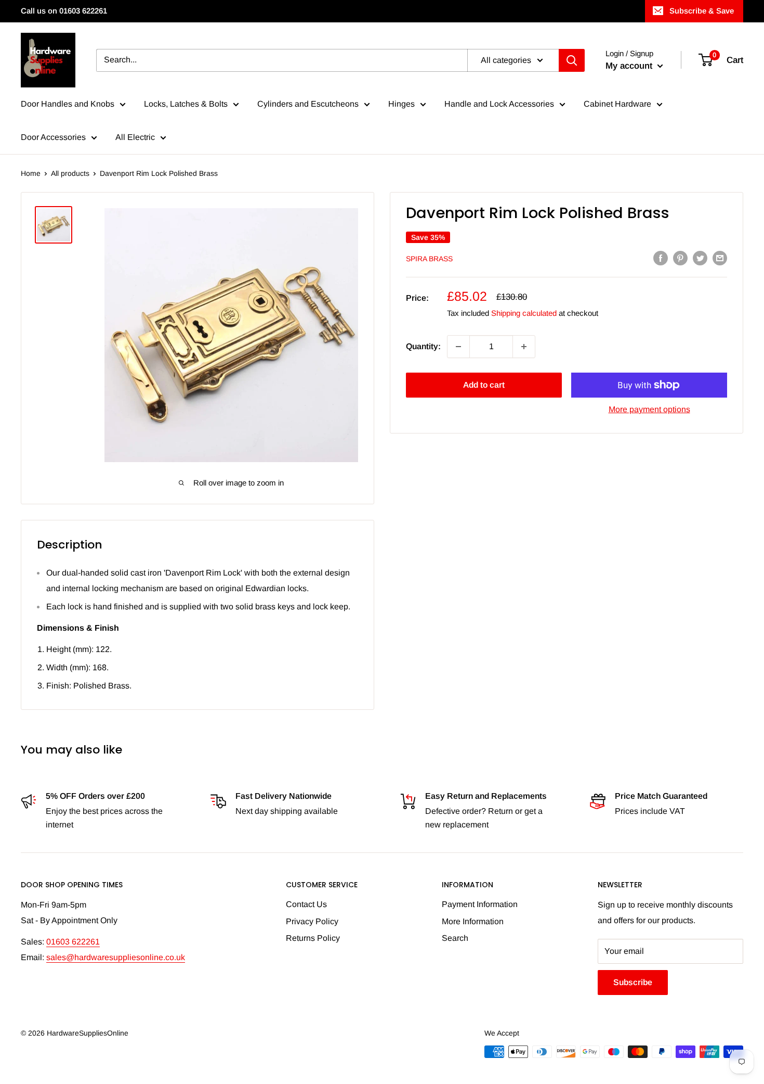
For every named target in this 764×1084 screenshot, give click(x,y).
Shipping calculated (524, 313)
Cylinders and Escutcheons (308, 103)
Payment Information (480, 904)
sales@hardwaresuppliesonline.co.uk (115, 957)
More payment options (649, 409)
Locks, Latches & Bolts (186, 103)
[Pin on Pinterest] (680, 257)
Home (31, 173)
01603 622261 (73, 941)
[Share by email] (720, 257)
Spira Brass (429, 258)
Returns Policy (313, 938)
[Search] (572, 60)
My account (630, 66)
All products (70, 173)
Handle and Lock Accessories (499, 103)
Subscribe (632, 982)
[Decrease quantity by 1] (458, 347)
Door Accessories (53, 137)
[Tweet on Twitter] (700, 257)
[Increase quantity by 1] (524, 347)
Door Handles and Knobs (67, 103)
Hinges (401, 103)
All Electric (135, 137)
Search (455, 938)
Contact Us (306, 904)
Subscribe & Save (701, 10)
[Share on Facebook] (660, 257)
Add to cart (484, 384)
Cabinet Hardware (617, 103)
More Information (473, 921)
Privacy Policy (312, 921)
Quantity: (423, 346)
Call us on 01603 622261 (64, 10)
